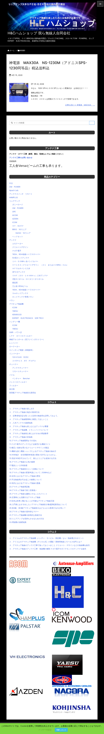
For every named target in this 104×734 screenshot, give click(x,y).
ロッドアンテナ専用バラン (23, 297)
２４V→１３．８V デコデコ (24, 361)
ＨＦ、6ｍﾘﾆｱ (17, 226)
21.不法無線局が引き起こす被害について (25, 479)
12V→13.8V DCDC (20, 357)
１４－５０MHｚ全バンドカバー (25, 261)
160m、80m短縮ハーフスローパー (26, 254)
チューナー (13, 364)
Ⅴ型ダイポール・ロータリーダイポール (28, 279)
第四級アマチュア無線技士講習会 (22, 393)
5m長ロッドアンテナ (20, 258)
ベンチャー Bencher (21, 378)
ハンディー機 (14, 322)
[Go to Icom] (60, 612)
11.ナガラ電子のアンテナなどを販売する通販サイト (29, 444)
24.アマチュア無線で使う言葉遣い (23, 490)
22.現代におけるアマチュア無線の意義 (24, 483)
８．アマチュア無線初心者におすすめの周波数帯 (28, 433)
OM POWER (14, 187)
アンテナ (12, 240)
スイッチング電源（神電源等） (21, 350)
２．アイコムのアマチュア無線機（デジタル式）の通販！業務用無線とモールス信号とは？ (45, 542)
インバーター (14, 353)
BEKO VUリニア (19, 229)
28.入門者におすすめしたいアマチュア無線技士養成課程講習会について (38, 504)
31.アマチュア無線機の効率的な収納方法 (25, 515)
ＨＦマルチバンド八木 (21, 268)
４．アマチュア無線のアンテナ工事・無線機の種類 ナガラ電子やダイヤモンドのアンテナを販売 (47, 549)
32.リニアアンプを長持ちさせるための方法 (26, 519)
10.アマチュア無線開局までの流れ (23, 440)
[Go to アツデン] (25, 691)
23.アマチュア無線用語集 (19, 487)
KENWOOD (17, 314)
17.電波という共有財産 (18, 465)
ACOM (15, 215)
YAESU (15, 311)
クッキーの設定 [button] (45, 730)
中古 (11, 183)
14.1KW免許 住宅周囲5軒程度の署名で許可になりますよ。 (33, 455)
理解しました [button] (61, 730)
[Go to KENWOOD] (72, 619)
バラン (12, 300)
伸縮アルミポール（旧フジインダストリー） (27, 339)
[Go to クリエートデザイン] (62, 680)
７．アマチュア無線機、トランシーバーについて (28, 430)
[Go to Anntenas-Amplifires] (73, 563)
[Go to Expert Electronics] (20, 580)
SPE (14, 212)
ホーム (12, 50)
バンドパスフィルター (18, 382)
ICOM (14, 222)
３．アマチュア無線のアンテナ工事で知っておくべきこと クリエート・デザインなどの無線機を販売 (49, 545)
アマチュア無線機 (16, 304)
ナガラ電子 (16, 251)
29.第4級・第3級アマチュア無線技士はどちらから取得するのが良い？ (37, 508)
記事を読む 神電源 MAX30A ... (80, 105)
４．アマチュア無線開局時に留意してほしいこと (28, 419)
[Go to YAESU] (67, 664)
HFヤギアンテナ (18, 272)
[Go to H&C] (68, 592)
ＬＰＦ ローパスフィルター (20, 336)
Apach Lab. (14, 190)
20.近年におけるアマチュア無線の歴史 (24, 476)
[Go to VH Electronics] (27, 656)
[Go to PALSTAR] (25, 627)
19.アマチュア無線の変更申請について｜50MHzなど (30, 472)
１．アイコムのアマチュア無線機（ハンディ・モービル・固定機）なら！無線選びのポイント (46, 538)
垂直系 (15, 283)
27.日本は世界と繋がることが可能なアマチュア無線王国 (31, 501)
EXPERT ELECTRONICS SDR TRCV (28, 318)
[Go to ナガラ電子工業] (72, 691)
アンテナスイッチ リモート (20, 194)
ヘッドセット (17, 236)
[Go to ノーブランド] (55, 700)
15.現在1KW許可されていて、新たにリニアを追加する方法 (32, 458)
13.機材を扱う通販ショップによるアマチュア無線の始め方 (32, 451)
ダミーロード (17, 204)
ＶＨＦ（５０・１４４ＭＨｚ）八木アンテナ (30, 275)
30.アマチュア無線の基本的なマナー (24, 511)
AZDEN (15, 219)
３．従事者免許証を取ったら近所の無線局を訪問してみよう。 (34, 416)
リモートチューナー (20, 371)
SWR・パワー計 (15, 332)
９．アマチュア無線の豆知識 (20, 437)
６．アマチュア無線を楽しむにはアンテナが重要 (28, 426)
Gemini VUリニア (23, 233)
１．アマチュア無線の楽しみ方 (21, 408)
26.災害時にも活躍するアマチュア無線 (24, 497)
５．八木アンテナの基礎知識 (20, 423)
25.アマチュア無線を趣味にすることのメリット (28, 494)
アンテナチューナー (20, 368)
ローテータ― (14, 346)
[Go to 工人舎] (73, 708)
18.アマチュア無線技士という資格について (26, 469)
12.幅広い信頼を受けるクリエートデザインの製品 (29, 448)
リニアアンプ (14, 201)
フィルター (13, 385)
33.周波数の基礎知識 (17, 522)
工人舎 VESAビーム (20, 286)
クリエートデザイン (20, 247)
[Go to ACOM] (18, 564)
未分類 (12, 389)
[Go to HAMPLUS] (27, 614)
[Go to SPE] (73, 639)
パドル (12, 375)
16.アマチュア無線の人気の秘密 (22, 462)
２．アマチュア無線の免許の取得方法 (24, 412)
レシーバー (13, 343)
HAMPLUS (13, 197)
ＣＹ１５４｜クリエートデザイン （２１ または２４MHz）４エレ (40, 265)
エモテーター (17, 243)
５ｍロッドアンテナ (20, 293)
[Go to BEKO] (61, 571)
